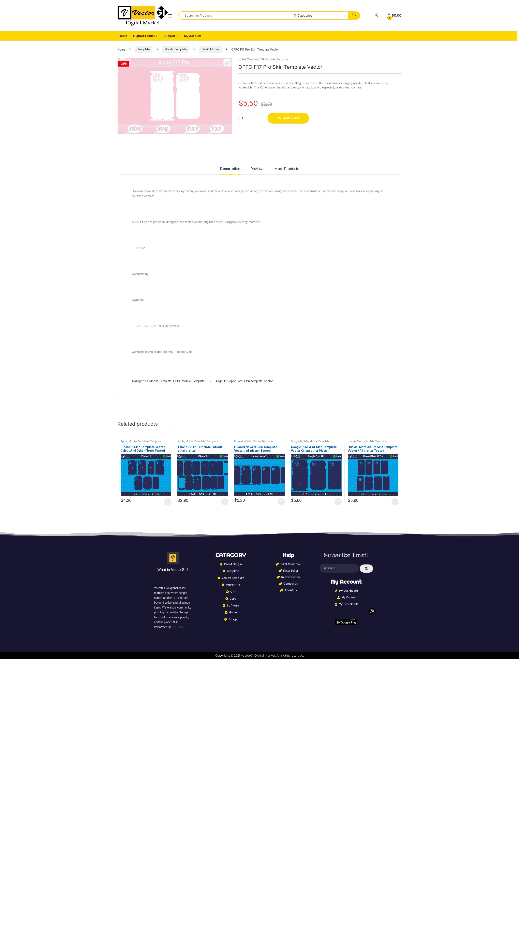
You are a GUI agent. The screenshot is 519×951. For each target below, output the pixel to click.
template (257, 381)
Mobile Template (176, 49)
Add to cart (291, 118)
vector (268, 381)
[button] (228, 62)
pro (240, 381)
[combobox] (234, 15)
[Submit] (366, 568)
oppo (232, 381)
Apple (124, 441)
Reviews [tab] (257, 169)
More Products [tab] (286, 169)
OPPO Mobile (210, 49)
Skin (247, 381)
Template (143, 49)
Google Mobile (299, 441)
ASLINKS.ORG (180, 627)
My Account (192, 36)
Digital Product (144, 36)
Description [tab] (230, 169)
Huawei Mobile (243, 441)
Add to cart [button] (167, 501)
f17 (226, 381)
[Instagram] (372, 611)
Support (169, 36)
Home (123, 36)
